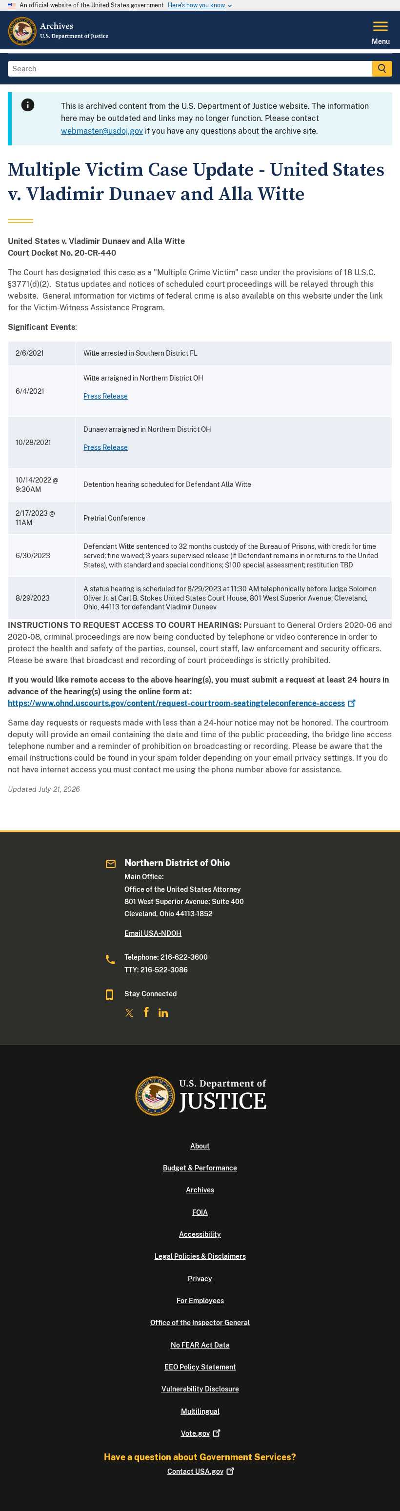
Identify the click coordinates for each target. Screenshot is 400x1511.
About (200, 1146)
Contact (195, 1471)
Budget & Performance (200, 1168)
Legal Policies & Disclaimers (200, 1256)
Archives (200, 1190)
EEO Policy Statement (200, 1367)
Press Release (105, 396)
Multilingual (200, 1411)
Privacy (200, 1279)
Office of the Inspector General (200, 1323)
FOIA (200, 1212)
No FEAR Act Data (200, 1345)
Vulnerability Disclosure (200, 1389)
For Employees (200, 1301)
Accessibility (200, 1234)
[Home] (59, 43)
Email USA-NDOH (152, 933)
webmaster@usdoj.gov (102, 131)
